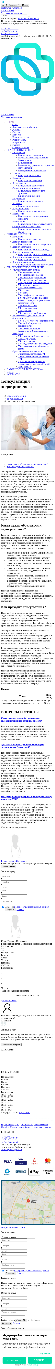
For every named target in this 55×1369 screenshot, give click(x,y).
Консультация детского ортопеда (34, 249)
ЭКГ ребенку (24, 366)
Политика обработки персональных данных (31, 1127)
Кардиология (18, 198)
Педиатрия (17, 236)
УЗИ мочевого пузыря (28, 285)
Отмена (20, 909)
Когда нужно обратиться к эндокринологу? (27, 464)
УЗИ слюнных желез (28, 308)
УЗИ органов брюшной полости (33, 282)
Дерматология (19, 183)
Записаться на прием (11, 1045)
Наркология (18, 213)
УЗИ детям (17, 333)
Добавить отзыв (8, 1000)
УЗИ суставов (24, 310)
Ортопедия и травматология (26, 188)
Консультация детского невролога (34, 244)
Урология (17, 203)
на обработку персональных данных (31, 907)
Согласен (27, 907)
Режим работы (19, 140)
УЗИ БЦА (23, 292)
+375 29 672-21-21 (9, 28)
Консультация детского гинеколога (35, 254)
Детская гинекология (22, 252)
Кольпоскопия (25, 163)
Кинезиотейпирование (29, 196)
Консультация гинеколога (30, 155)
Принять (40, 1360)
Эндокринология (20, 208)
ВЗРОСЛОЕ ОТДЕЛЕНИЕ (20, 150)
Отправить (10, 910)
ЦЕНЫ (10, 371)
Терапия (16, 173)
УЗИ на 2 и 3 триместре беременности (29, 324)
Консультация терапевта (29, 175)
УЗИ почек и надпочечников (32, 277)
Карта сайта (24, 1112)
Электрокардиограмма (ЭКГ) (32, 354)
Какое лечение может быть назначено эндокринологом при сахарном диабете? (21, 719)
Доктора (16, 129)
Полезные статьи (20, 137)
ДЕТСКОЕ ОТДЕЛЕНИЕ (19, 234)
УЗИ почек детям (26, 341)
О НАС (10, 122)
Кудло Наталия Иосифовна (14, 861)
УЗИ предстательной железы (32, 313)
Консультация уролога (28, 206)
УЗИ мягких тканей (27, 305)
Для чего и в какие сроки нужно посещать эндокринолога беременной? (22, 745)
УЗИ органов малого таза (30, 287)
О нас (15, 124)
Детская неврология (22, 242)
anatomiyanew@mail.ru (11, 8)
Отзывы (16, 132)
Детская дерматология (23, 262)
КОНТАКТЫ (13, 374)
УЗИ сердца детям (27, 338)
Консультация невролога (30, 180)
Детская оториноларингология (27, 257)
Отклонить (14, 1360)
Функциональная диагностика (27, 351)
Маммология (18, 221)
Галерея (16, 145)
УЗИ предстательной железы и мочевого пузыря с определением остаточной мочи (34, 300)
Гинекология (18, 152)
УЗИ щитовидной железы (30, 275)
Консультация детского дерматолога (35, 264)
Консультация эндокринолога (32, 211)
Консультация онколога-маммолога (35, 224)
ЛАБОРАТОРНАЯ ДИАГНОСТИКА (25, 369)
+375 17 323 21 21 (9, 33)
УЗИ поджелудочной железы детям (35, 343)
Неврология (18, 178)
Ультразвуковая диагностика (26, 270)
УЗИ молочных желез (28, 272)
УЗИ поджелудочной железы (32, 280)
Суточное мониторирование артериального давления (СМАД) (34, 362)
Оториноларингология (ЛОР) (26, 226)
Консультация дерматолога (31, 185)
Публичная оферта (10, 1124)
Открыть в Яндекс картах (13, 1227)
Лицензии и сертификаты (24, 127)
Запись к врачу (8, 866)
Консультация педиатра (29, 239)
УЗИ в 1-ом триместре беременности (36, 321)
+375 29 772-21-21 (9, 31)
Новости (16, 135)
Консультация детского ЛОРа (32, 259)
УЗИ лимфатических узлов (31, 295)
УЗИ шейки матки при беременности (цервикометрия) (33, 329)
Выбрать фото (8, 1320)
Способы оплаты (20, 147)
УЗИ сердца (23, 290)
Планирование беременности (32, 170)
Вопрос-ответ (19, 142)
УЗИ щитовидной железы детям (33, 336)
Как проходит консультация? (20, 466)
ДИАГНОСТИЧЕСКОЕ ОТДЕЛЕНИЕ (25, 267)
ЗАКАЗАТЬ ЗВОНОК (28, 18)
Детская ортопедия (21, 247)
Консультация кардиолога (30, 201)
